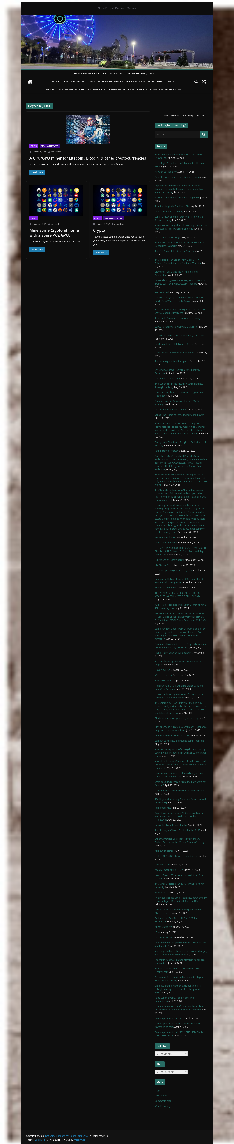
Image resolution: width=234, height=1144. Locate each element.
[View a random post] (204, 81)
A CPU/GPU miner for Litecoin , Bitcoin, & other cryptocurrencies (87, 158)
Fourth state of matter (166, 450)
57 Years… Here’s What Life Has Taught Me (177, 197)
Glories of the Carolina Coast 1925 (172, 735)
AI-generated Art (163, 926)
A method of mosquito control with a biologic (178, 318)
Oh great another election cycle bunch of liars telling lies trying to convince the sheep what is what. (178, 989)
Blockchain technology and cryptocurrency (176, 718)
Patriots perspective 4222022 (170, 1018)
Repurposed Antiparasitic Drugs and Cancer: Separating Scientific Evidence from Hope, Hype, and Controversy (179, 189)
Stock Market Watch (50, 146)
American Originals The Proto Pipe (172, 206)
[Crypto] (120, 200)
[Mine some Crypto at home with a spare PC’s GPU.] (56, 200)
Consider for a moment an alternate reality (177, 176)
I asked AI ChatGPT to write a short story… (177, 856)
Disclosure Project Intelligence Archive (174, 343)
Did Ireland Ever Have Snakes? (170, 409)
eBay (157, 932)
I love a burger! (162, 669)
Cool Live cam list (164, 937)
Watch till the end (164, 675)
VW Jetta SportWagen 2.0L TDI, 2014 (174, 570)
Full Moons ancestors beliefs (169, 559)
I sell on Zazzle (162, 864)
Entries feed (161, 1095)
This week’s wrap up (165, 680)
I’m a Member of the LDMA (169, 869)
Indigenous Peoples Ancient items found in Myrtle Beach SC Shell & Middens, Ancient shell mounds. (113, 81)
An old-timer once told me (168, 211)
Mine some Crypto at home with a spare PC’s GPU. (54, 233)
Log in (158, 1090)
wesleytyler (56, 151)
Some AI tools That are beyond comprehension (179, 740)
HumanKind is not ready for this (171, 824)
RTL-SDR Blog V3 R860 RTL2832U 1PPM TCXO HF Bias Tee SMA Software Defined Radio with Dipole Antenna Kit (181, 551)
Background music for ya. (168, 237)
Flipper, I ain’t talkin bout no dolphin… (174, 652)
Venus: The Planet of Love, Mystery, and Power (179, 414)
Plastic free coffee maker (168, 378)
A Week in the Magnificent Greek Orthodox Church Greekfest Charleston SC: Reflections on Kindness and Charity (181, 764)
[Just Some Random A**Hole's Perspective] (117, 17)
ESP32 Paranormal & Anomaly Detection (176, 326)
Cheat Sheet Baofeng (166, 542)
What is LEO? (161, 892)
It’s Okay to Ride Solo (166, 171)
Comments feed (163, 1100)
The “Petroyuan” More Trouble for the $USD (178, 830)
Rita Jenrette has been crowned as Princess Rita (179, 790)
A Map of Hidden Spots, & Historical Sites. (97, 73)
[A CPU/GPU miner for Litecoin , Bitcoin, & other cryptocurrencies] (88, 129)
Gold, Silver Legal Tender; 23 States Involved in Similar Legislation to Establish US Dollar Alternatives (179, 816)
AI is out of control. (164, 850)
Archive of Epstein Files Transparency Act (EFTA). (180, 335)
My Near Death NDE (165, 537)
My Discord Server (164, 565)
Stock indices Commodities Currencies (174, 352)
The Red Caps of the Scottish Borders (174, 251)
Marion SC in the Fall (165, 587)
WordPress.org (162, 1106)
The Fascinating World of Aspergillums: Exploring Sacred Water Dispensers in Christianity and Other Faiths (180, 753)
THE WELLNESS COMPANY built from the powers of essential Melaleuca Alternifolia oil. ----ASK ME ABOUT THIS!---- (113, 89)
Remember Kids (163, 807)
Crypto (34, 146)
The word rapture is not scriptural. (172, 361)
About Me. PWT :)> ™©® (141, 73)
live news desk (162, 292)
